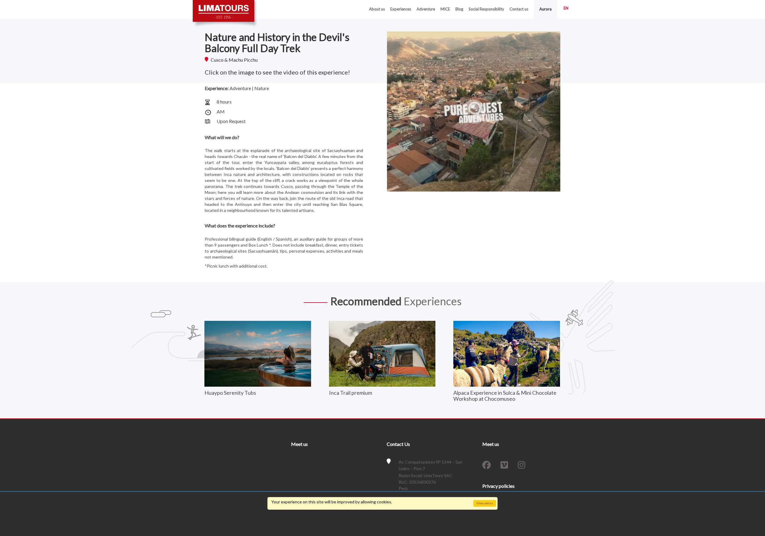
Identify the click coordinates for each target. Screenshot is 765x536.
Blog (459, 9)
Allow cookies (484, 503)
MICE (445, 9)
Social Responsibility (486, 9)
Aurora (545, 9)
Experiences (400, 9)
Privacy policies (498, 486)
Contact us (519, 9)
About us (377, 9)
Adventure (426, 9)
